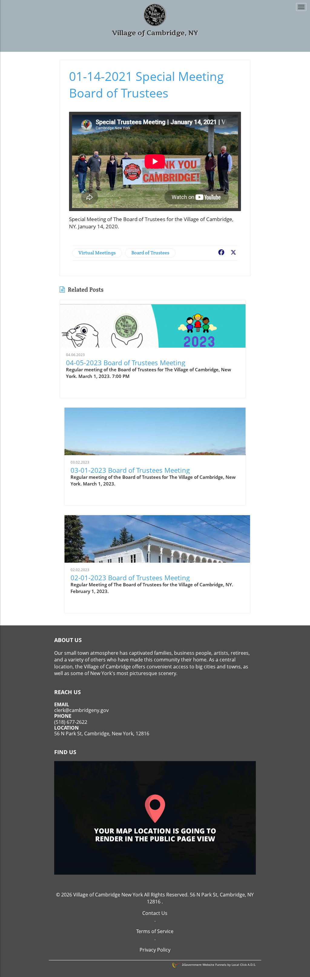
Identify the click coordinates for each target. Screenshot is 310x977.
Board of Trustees (150, 253)
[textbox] (155, 33)
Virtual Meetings (97, 253)
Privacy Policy (155, 949)
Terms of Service (154, 931)
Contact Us (154, 913)
